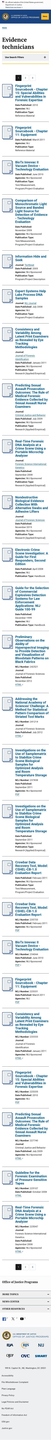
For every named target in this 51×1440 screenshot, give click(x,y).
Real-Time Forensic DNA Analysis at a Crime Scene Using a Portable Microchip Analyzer (30, 448)
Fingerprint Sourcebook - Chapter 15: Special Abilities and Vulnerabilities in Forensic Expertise (31, 93)
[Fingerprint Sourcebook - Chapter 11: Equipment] (7, 138)
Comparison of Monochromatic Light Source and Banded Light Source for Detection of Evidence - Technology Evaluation (31, 211)
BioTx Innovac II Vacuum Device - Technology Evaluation (31, 165)
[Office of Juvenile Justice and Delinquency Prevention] (9, 1358)
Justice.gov (7, 1428)
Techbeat (29, 265)
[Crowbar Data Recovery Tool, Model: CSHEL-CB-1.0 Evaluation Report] (7, 873)
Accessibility (7, 1375)
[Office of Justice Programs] (5, 16)
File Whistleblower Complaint (15, 1382)
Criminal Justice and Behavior (30, 415)
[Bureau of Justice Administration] (10, 1347)
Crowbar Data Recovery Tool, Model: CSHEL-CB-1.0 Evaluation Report (31, 867)
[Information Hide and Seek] (7, 267)
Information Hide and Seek (30, 258)
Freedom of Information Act (14, 1415)
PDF (17, 794)
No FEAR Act (7, 1408)
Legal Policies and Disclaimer (15, 1402)
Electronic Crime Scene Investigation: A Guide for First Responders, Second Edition (31, 557)
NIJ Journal (30, 303)
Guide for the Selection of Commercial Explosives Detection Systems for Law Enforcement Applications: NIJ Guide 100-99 (32, 598)
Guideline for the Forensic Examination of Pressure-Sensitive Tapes (31, 1178)
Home (4, 28)
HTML (18, 684)
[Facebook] (5, 1320)
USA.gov (5, 1421)
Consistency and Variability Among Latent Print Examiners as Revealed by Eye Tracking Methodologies (31, 338)
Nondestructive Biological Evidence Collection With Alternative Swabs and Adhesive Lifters (31, 504)
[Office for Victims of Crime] (25, 1358)
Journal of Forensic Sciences (30, 520)
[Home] (25, 16)
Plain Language (8, 1389)
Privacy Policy (8, 1395)
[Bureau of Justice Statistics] (25, 1349)
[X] (14, 1320)
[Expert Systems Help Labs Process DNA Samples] (7, 302)
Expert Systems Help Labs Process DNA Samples (30, 294)
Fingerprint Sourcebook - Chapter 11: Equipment (31, 131)
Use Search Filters (14, 57)
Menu (45, 16)
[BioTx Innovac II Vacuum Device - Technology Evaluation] (7, 173)
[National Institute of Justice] (41, 1347)
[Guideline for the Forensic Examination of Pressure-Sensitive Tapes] (7, 1183)
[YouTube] (23, 1320)
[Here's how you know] (25, 5)
